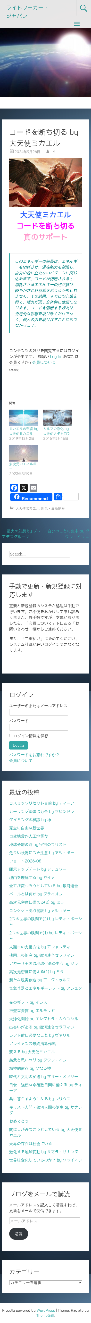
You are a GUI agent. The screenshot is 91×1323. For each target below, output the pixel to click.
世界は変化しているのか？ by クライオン (45, 1160)
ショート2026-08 (25, 861)
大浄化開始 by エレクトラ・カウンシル (43, 1019)
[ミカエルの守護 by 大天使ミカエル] (23, 418)
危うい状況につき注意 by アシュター (41, 853)
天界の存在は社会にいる (30, 1144)
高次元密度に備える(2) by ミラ (36, 902)
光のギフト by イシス (28, 1002)
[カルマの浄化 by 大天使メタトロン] (57, 418)
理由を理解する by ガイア (32, 877)
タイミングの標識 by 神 (30, 820)
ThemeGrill (45, 1315)
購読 (19, 1234)
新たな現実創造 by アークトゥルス (39, 980)
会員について (44, 362)
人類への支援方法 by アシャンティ (39, 947)
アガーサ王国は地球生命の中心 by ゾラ (43, 963)
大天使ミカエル (27, 508)
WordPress (46, 1310)
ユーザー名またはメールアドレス (38, 706)
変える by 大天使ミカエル (32, 1052)
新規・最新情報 (53, 508)
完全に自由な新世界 (26, 828)
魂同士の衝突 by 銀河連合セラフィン (41, 955)
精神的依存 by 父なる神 (30, 1068)
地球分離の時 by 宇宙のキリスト (37, 844)
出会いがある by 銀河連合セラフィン (41, 1027)
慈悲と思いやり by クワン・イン (37, 1060)
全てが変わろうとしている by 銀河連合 (43, 886)
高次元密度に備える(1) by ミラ (36, 972)
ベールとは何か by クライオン (36, 894)
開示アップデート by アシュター (37, 869)
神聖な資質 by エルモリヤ (32, 1010)
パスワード (19, 721)
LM (52, 151)
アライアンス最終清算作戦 (32, 1043)
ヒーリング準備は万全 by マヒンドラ (41, 811)
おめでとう (19, 1121)
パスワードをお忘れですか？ (34, 755)
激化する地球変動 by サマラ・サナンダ (43, 1152)
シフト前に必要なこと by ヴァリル (39, 1035)
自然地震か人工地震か (28, 836)
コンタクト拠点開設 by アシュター (39, 910)
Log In (55, 356)
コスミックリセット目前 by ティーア (41, 803)
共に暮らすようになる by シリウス (39, 1099)
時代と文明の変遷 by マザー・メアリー (43, 1077)
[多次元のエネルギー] (23, 453)
